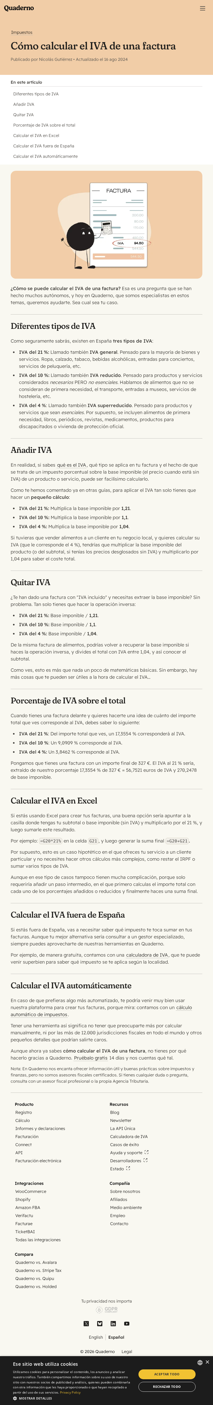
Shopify (22, 1199)
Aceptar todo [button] (167, 1374)
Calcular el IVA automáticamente (45, 156)
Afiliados (118, 1199)
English (96, 1337)
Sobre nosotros (125, 1191)
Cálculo (22, 1120)
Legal (127, 1351)
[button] (73, 1398)
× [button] (207, 1362)
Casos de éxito (124, 1144)
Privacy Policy (70, 1392)
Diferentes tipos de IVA (36, 93)
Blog (114, 1112)
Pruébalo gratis (91, 1058)
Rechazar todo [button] (167, 1386)
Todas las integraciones (38, 1239)
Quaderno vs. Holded (36, 1286)
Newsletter (120, 1120)
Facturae (23, 1223)
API (19, 1152)
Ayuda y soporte (126, 1152)
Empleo (117, 1215)
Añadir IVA (23, 104)
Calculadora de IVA (129, 1136)
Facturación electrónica (38, 1160)
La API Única (122, 1128)
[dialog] (106, 1380)
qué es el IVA (71, 465)
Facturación (26, 1136)
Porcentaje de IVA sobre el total (44, 125)
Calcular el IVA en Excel (36, 135)
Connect (23, 1144)
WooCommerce (30, 1191)
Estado (117, 1168)
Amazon (27, 1207)
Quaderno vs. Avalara (36, 1262)
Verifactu (24, 1215)
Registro (23, 1112)
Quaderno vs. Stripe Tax (38, 1270)
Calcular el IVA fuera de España (43, 145)
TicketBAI (25, 1231)
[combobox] (200, 1362)
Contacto (119, 1223)
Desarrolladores (125, 1160)
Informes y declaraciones (40, 1128)
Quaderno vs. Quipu (34, 1278)
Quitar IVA (23, 114)
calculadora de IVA (147, 955)
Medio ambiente (126, 1207)
